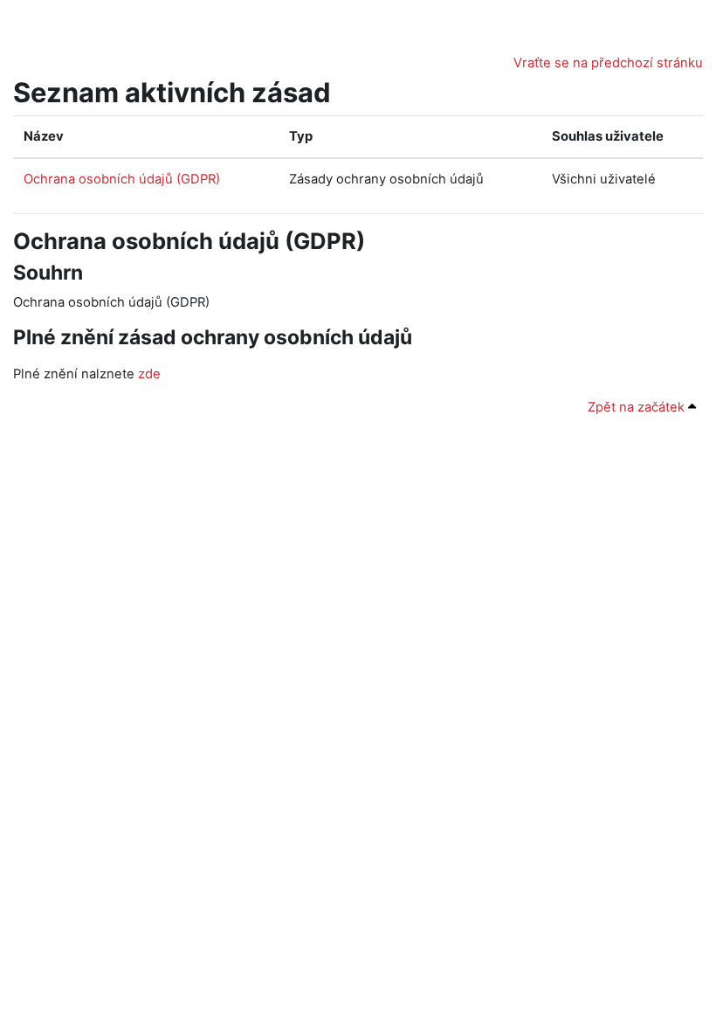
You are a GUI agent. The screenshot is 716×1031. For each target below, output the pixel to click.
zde (149, 374)
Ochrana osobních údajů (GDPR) (122, 179)
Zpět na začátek (638, 407)
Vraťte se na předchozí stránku (608, 63)
